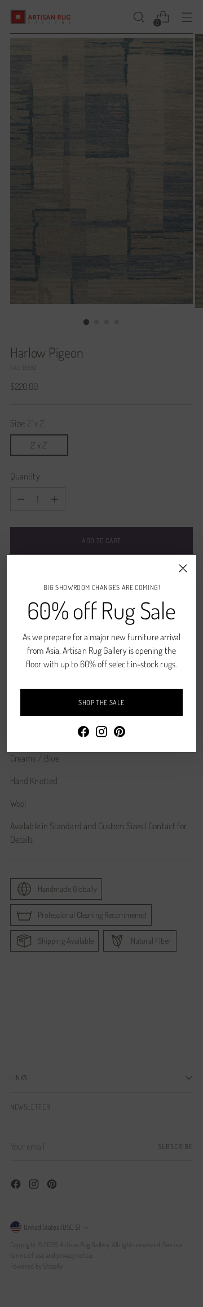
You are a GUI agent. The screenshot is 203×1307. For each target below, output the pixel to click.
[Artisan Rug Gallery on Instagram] (101, 733)
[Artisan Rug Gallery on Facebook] (83, 733)
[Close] (183, 568)
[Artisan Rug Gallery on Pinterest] (119, 733)
